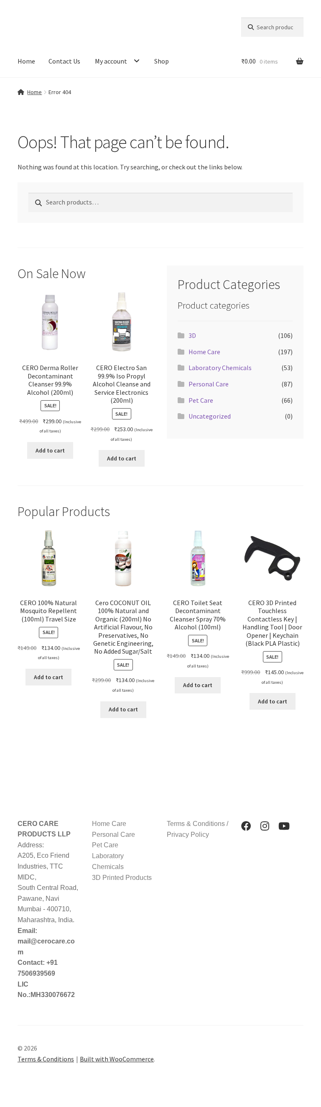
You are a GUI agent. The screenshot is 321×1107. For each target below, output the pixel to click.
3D (192, 335)
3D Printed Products (122, 877)
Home (26, 61)
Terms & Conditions (46, 1059)
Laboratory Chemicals (220, 367)
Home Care (204, 352)
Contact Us (64, 61)
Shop (161, 61)
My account (111, 61)
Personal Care (209, 384)
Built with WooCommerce (117, 1059)
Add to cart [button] (50, 450)
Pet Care (201, 400)
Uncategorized (210, 416)
